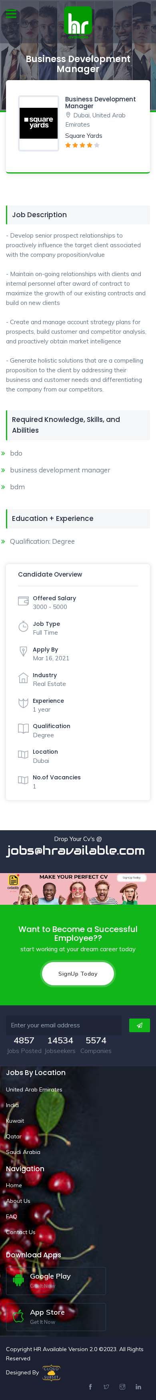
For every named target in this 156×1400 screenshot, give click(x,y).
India (12, 1105)
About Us (18, 1200)
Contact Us (21, 1232)
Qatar (14, 1136)
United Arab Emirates (34, 1089)
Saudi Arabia (23, 1152)
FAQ (11, 1216)
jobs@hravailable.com (78, 850)
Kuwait (15, 1120)
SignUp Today (78, 973)
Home (14, 1185)
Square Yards (83, 135)
